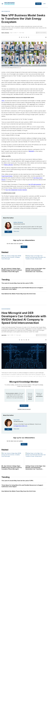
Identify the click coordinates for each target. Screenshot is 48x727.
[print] (45, 37)
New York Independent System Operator (16, 189)
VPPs (3, 100)
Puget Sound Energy (7, 176)
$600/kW (31, 151)
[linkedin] (21, 37)
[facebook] (19, 37)
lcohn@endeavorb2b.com (20, 426)
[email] (28, 37)
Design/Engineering (6, 308)
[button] (2, 4)
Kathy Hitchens (5, 32)
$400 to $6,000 (8, 164)
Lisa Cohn (4, 335)
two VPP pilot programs (34, 184)
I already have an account (24, 409)
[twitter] (24, 37)
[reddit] (26, 37)
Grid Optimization (6, 11)
